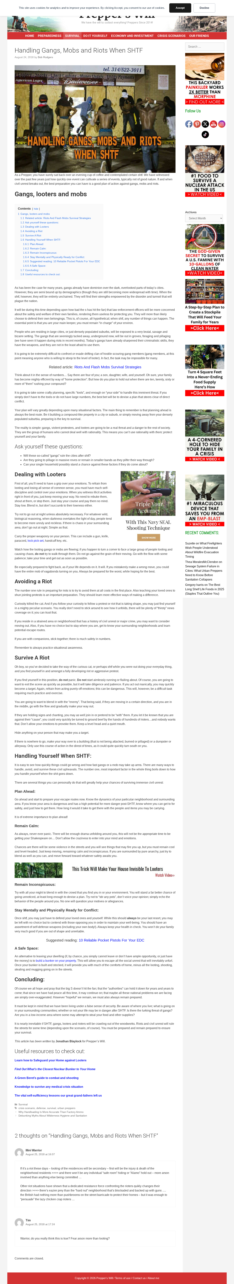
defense (41, 1108)
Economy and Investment (132, 36)
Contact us (139, 1278)
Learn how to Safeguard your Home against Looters (50, 1060)
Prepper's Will (104, 1278)
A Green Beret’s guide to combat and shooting (47, 1077)
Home (29, 36)
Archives (191, 212)
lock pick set (36, 540)
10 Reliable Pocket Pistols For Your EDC (111, 940)
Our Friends (199, 36)
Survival (72, 36)
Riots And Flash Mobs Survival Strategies (107, 367)
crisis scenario (26, 1108)
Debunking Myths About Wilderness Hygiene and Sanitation (52, 1115)
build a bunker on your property (56, 960)
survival (51, 1108)
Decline (204, 7)
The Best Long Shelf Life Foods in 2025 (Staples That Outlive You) (204, 589)
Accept (180, 7)
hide (36, 208)
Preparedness (49, 36)
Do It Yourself (95, 36)
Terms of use (123, 1278)
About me (153, 1278)
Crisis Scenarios (171, 36)
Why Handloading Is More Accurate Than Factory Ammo (51, 1112)
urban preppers (66, 1108)
